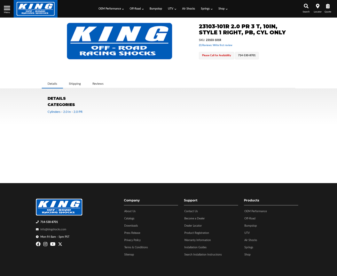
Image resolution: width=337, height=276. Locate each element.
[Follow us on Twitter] (60, 245)
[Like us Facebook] (39, 245)
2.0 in (67, 111)
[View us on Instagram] (45, 245)
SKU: (202, 40)
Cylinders (54, 111)
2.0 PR (78, 111)
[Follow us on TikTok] (64, 245)
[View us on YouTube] (53, 245)
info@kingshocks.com (53, 229)
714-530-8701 (49, 222)
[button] (111, 9)
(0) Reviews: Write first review (215, 45)
